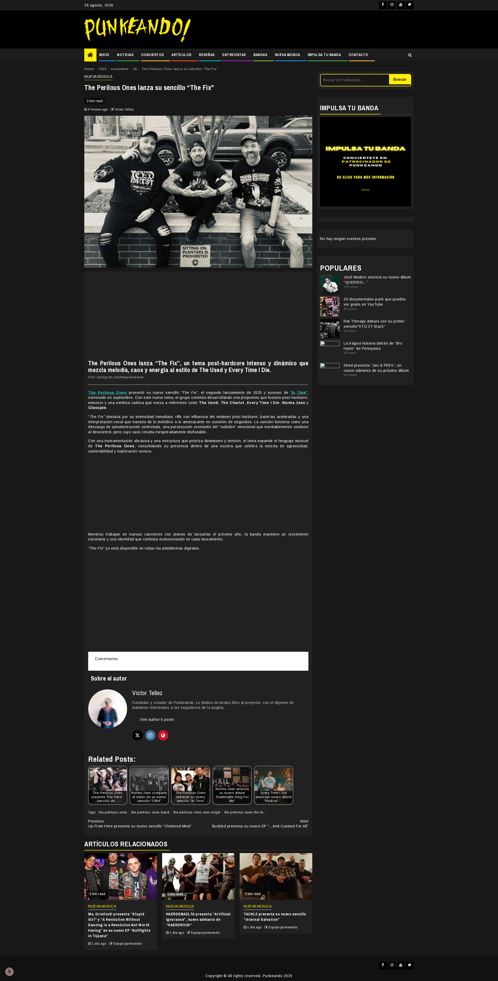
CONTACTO (358, 54)
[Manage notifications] (9, 972)
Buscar (399, 79)
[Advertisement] (305, 29)
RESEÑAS (207, 54)
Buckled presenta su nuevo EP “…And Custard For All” (260, 823)
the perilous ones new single (197, 812)
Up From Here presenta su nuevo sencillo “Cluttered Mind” (140, 823)
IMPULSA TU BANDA (324, 54)
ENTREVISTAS (234, 54)
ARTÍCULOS (181, 54)
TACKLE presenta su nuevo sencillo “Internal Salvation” (275, 916)
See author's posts (157, 719)
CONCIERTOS (152, 54)
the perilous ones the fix (244, 812)
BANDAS (260, 54)
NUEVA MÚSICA (287, 54)
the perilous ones (113, 812)
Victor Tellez (124, 109)
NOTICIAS (125, 54)
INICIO (104, 54)
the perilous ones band (150, 812)
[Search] (410, 55)
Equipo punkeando (127, 943)
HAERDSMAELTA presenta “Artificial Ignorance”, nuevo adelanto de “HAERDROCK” (198, 919)
